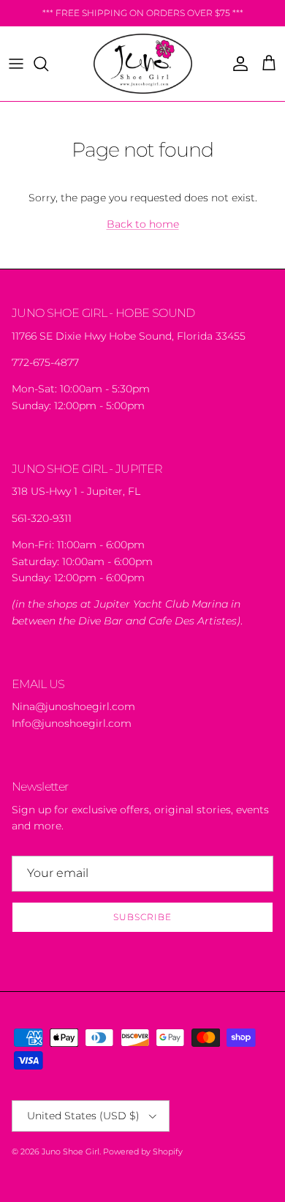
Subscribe (142, 916)
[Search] (48, 64)
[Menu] (16, 64)
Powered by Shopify (143, 1151)
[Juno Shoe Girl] (143, 64)
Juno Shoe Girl (70, 1151)
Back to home (143, 224)
